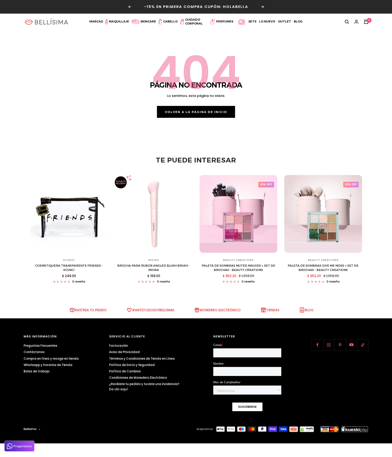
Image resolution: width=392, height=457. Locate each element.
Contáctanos (34, 352)
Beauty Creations (238, 260)
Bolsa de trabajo (36, 371)
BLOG (309, 310)
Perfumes (224, 21)
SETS (252, 21)
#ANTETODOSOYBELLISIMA (153, 310)
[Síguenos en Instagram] (328, 345)
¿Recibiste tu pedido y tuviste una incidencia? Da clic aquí (144, 386)
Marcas (96, 21)
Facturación (118, 346)
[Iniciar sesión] (356, 22)
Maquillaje (119, 21)
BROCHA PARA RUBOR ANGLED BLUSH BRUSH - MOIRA (153, 268)
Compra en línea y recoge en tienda (51, 358)
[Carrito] (366, 22)
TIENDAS (272, 310)
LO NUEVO (267, 21)
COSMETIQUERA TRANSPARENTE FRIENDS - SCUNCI (69, 268)
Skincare (148, 21)
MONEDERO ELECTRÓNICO (220, 310)
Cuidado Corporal (194, 21)
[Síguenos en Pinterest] (340, 345)
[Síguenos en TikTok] (362, 345)
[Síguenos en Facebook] (317, 345)
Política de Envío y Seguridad (132, 365)
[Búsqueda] (347, 22)
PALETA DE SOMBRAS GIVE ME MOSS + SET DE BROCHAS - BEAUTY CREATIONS (323, 268)
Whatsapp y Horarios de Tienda (48, 365)
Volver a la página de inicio (196, 112)
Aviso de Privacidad (124, 352)
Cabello (170, 21)
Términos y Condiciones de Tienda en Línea (142, 358)
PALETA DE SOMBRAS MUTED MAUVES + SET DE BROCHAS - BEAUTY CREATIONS (238, 268)
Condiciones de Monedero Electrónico (138, 378)
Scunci (69, 260)
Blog (298, 21)
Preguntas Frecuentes (40, 346)
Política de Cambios (125, 371)
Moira (153, 260)
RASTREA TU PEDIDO (91, 310)
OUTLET (284, 21)
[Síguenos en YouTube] (351, 345)
